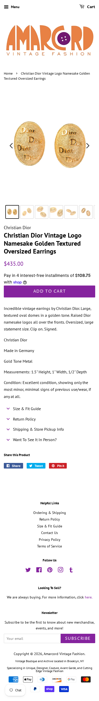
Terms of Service (49, 546)
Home (8, 74)
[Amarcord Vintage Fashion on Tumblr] (71, 571)
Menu (15, 7)
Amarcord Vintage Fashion (64, 654)
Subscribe (78, 638)
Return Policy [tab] (24, 419)
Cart (90, 7)
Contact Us (49, 532)
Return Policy (49, 519)
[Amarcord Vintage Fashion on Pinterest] (50, 571)
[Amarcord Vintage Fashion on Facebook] (39, 571)
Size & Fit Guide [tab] (27, 408)
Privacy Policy (49, 539)
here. (88, 597)
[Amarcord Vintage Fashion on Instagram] (60, 571)
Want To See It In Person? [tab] (35, 439)
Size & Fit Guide (49, 526)
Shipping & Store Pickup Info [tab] (38, 429)
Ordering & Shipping (49, 512)
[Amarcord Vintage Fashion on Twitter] (28, 571)
